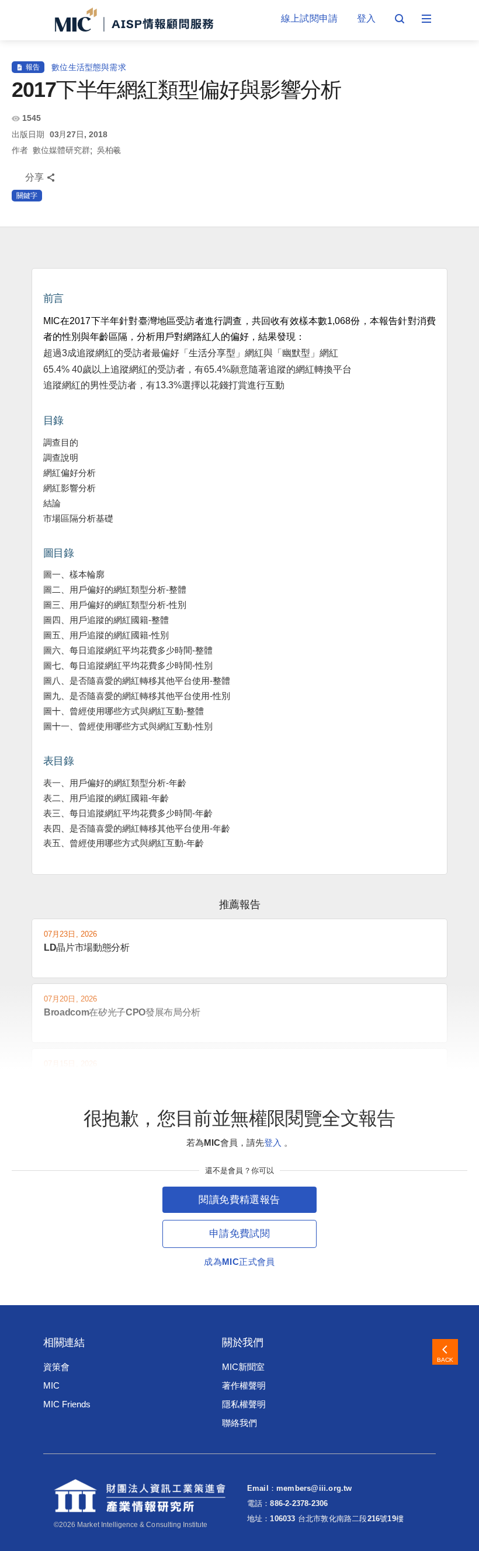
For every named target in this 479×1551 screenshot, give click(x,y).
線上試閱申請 (309, 18)
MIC (51, 1385)
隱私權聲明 (244, 1404)
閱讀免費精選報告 (239, 1199)
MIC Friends (66, 1404)
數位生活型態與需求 (88, 67)
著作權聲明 (244, 1385)
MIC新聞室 (243, 1367)
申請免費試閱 (239, 1233)
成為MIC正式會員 (239, 1262)
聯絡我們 (239, 1423)
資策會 (56, 1367)
